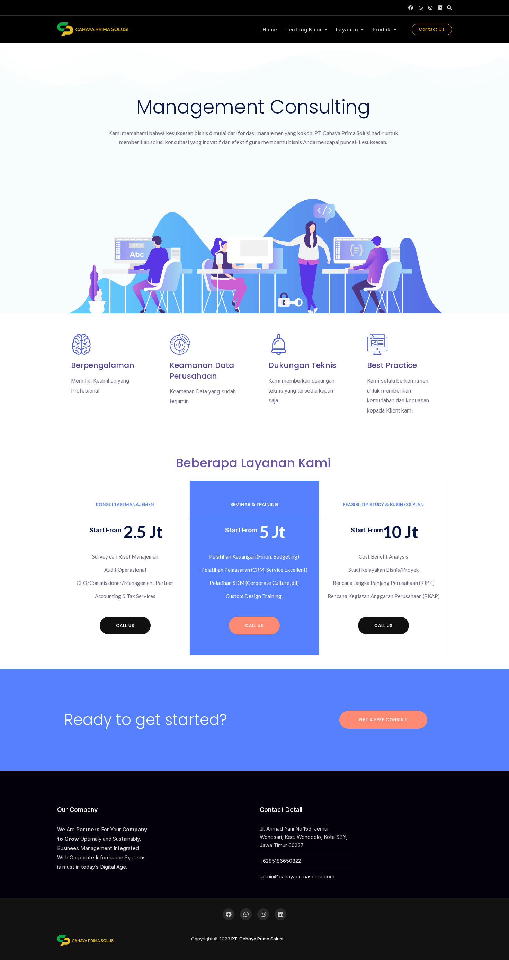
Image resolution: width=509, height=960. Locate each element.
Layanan (347, 30)
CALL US (254, 625)
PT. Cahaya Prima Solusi (257, 938)
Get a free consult (383, 720)
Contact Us (432, 29)
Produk (382, 30)
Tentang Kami (303, 30)
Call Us (383, 625)
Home (269, 30)
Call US (125, 625)
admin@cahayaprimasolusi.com (297, 876)
